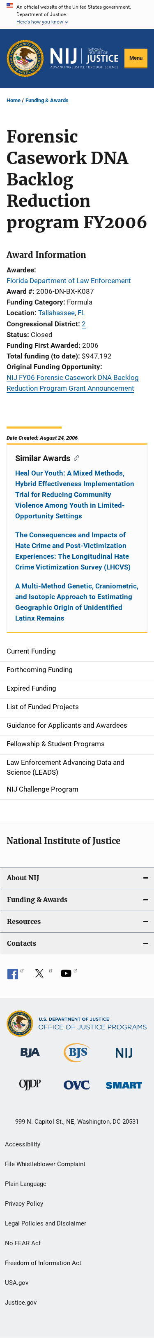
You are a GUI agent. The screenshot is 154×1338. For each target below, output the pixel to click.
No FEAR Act (23, 1243)
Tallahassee (56, 313)
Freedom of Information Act (43, 1263)
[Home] (84, 58)
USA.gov (16, 1282)
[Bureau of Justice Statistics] (77, 1064)
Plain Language (25, 1184)
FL (81, 313)
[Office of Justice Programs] (25, 58)
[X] (42, 976)
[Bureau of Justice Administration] (30, 1059)
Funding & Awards (47, 100)
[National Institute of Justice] (124, 1059)
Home (14, 100)
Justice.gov (21, 1302)
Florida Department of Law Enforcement (69, 281)
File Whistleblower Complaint (45, 1164)
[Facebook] (16, 976)
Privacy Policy (24, 1203)
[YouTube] (69, 976)
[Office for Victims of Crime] (77, 1091)
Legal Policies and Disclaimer (45, 1223)
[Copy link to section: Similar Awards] (74, 457)
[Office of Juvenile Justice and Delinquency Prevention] (30, 1092)
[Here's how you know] (77, 14)
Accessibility (22, 1144)
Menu (136, 58)
